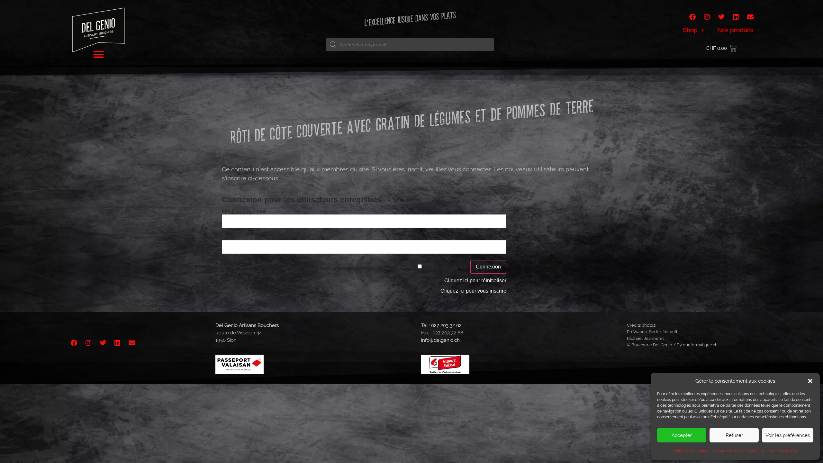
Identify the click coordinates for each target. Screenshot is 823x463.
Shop (690, 29)
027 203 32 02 (446, 325)
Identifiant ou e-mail (244, 210)
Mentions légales (782, 451)
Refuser (734, 435)
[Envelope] (750, 17)
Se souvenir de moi (446, 267)
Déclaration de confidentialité (737, 451)
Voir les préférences (787, 435)
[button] (810, 381)
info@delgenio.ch (440, 340)
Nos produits (735, 29)
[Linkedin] (735, 17)
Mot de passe (237, 236)
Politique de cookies (690, 451)
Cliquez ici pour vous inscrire (473, 291)
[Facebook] (692, 17)
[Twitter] (721, 17)
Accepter (682, 435)
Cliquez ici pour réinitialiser (475, 280)
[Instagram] (707, 17)
